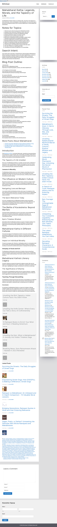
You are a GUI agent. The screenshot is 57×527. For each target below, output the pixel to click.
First (3, 511)
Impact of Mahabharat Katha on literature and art (13, 448)
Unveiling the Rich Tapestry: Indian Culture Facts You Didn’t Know (16, 296)
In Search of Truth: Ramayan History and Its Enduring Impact (48, 190)
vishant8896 (11, 384)
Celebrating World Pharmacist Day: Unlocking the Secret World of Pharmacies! (48, 163)
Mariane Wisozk (48, 338)
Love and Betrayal (16, 451)
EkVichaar (6, 4)
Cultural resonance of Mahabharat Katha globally (24, 446)
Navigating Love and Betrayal (21, 440)
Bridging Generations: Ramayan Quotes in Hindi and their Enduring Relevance (18, 409)
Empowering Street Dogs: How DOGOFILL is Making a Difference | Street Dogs (18, 381)
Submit (5, 520)
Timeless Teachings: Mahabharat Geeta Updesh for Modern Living (19, 143)
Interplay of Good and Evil (29, 438)
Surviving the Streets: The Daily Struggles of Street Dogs (19, 367)
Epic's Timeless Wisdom (7, 438)
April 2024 (44, 71)
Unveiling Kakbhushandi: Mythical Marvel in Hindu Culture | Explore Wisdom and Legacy (48, 145)
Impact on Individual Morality (18, 438)
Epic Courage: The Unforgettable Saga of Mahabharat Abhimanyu (47, 204)
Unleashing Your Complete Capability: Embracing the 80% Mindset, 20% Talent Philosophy (48, 219)
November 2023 (45, 76)
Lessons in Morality (6, 439)
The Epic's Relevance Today (29, 441)
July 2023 (44, 81)
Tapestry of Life (14, 456)
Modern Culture (18, 452)
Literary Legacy (10, 451)
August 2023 (45, 79)
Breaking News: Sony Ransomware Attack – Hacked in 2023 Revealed (19, 350)
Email (43, 94)
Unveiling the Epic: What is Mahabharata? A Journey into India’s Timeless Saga (19, 336)
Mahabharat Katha (8, 153)
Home (37, 3)
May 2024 (44, 69)
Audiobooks (43, 3)
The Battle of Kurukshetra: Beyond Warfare (15, 441)
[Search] (53, 16)
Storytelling (23, 455)
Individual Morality (14, 449)
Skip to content (3, 1)
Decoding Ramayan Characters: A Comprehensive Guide (48, 245)
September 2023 (45, 77)
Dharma (12, 447)
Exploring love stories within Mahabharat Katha (23, 447)
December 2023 (45, 74)
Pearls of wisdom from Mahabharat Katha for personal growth (21, 453)
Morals (23, 452)
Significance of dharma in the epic (14, 455)
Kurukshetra (10, 450)
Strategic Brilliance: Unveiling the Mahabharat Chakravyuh (18, 145)
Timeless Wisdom (20, 456)
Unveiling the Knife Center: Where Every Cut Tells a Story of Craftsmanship (19, 310)
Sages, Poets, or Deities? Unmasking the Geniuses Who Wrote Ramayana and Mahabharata (18, 423)
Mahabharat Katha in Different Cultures (24, 439)
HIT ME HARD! (46, 100)
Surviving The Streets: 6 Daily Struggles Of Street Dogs (50, 322)
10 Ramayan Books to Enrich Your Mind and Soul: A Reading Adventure (18, 323)
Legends (15, 450)
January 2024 (45, 72)
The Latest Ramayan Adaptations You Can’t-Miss (48, 233)
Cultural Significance (6, 447)
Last (19, 511)
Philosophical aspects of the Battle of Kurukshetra (11, 454)
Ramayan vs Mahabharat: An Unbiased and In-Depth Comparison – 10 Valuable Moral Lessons (19, 395)
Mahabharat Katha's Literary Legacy (9, 440)
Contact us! (51, 3)
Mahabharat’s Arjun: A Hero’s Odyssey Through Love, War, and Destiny (48, 129)
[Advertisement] (48, 41)
